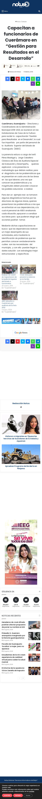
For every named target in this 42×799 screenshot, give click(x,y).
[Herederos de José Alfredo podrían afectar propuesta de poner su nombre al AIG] (34, 625)
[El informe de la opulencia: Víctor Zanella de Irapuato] (34, 671)
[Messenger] (28, 79)
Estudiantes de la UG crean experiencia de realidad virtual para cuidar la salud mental (13, 658)
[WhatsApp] (33, 79)
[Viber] (33, 83)
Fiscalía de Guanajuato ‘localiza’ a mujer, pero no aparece (13, 646)
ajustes (31, 791)
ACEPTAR (7, 795)
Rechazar (18, 795)
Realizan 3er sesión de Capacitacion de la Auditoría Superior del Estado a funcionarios (9, 279)
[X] (12, 79)
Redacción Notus (15, 72)
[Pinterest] (18, 79)
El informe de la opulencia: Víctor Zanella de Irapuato (13, 669)
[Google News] (21, 332)
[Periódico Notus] (21, 4)
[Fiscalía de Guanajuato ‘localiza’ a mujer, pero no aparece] (34, 647)
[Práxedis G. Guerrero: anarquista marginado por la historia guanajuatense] (34, 636)
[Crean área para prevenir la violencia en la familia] (28, 269)
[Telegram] (38, 79)
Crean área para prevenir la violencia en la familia (27, 277)
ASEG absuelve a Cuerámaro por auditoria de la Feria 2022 (9, 304)
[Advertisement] (21, 375)
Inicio (19, 22)
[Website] (21, 407)
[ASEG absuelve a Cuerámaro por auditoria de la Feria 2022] (10, 295)
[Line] (38, 83)
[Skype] (23, 79)
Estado (24, 22)
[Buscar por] (39, 11)
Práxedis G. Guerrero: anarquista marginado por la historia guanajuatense (13, 635)
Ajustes (28, 795)
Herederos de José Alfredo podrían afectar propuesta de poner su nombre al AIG (13, 624)
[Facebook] (7, 79)
